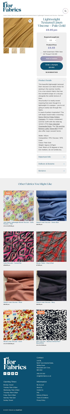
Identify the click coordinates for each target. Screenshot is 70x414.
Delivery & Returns (42, 395)
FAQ (38, 392)
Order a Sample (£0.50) (51, 66)
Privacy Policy (41, 400)
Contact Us (40, 390)
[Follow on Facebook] (4, 373)
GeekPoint (19, 410)
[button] (30, 21)
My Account (40, 385)
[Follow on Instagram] (12, 373)
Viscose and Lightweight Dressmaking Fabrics (24, 15)
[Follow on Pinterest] (8, 373)
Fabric (9, 15)
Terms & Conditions (42, 397)
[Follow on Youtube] (16, 373)
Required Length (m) (51, 37)
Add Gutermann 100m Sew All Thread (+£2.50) (53, 53)
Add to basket (51, 58)
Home (5, 15)
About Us (39, 387)
